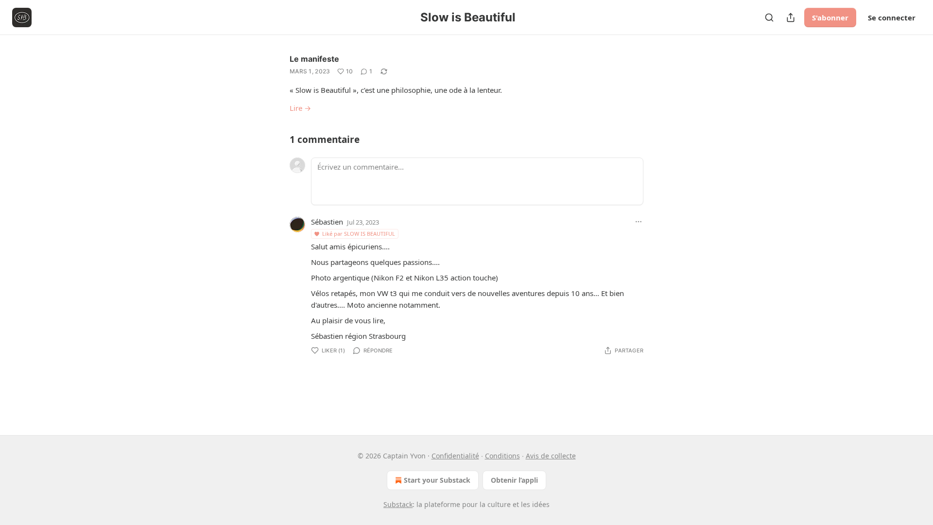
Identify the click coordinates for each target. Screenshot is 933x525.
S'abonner (830, 17)
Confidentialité (455, 455)
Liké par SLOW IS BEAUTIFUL (358, 233)
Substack (398, 504)
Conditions (502, 455)
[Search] (769, 17)
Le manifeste (314, 59)
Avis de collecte (551, 455)
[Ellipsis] (638, 221)
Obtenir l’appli (514, 480)
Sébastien (327, 222)
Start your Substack (437, 480)
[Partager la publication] (790, 17)
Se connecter (892, 17)
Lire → (300, 108)
